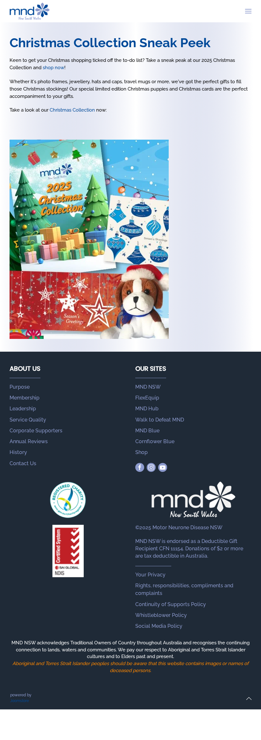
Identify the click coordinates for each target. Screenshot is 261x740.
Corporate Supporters (36, 431)
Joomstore (19, 701)
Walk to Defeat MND (159, 420)
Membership (24, 398)
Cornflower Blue (154, 441)
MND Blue (147, 431)
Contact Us (23, 463)
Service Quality (28, 420)
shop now (53, 67)
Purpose (20, 387)
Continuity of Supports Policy (170, 604)
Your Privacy (150, 575)
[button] (248, 11)
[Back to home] (30, 11)
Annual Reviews (29, 441)
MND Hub (147, 409)
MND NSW (148, 387)
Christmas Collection (72, 110)
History (18, 452)
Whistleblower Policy (161, 615)
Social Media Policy (158, 626)
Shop (141, 452)
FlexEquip (147, 398)
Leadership (23, 409)
